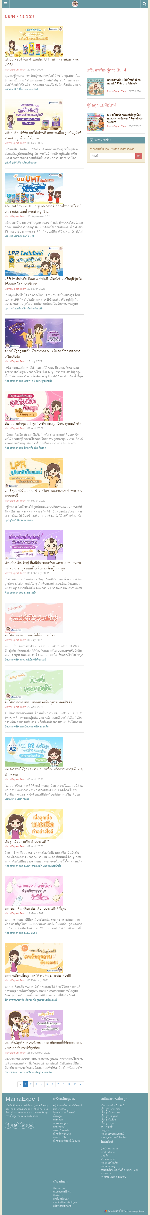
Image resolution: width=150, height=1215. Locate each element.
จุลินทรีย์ (26, 308)
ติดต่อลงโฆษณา (61, 1199)
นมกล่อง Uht (11, 89)
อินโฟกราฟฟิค (12, 660)
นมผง (27, 593)
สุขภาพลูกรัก (107, 1126)
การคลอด (58, 1119)
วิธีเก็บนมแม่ (39, 660)
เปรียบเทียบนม (29, 163)
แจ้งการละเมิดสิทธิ (62, 1206)
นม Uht (9, 236)
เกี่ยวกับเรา (60, 1181)
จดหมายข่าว (102, 140)
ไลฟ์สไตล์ (107, 1142)
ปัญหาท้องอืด (31, 448)
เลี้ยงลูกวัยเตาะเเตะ (110, 1112)
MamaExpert (75, 4)
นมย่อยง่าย (10, 799)
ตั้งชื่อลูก (57, 1116)
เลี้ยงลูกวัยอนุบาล (109, 1116)
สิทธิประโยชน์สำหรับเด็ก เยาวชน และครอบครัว (119, 1171)
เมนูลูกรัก (105, 1130)
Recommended (28, 89)
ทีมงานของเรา (60, 1188)
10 (75, 1084)
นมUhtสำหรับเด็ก (33, 866)
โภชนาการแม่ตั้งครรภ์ (64, 1112)
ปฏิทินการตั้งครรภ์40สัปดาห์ (67, 1105)
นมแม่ (30, 520)
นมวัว (34, 593)
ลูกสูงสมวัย (46, 381)
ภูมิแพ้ (8, 163)
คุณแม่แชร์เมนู (108, 1166)
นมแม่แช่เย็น (26, 660)
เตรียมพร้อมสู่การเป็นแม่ (106, 70)
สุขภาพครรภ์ (59, 1109)
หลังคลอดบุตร (60, 1123)
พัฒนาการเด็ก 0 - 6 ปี (112, 1105)
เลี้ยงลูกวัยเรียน (108, 1119)
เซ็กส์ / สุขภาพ (108, 1152)
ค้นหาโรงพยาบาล (62, 1134)
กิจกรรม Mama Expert (113, 1177)
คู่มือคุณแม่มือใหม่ (101, 105)
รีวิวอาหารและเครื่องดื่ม (17, 1000)
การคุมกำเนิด (59, 1137)
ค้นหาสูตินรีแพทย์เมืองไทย (66, 1141)
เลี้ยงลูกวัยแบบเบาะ (110, 1109)
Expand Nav (5, 4)
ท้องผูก (42, 448)
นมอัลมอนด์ (51, 1000)
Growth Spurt (32, 381)
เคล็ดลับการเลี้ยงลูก (114, 1098)
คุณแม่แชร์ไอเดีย (109, 1162)
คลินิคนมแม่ (59, 1126)
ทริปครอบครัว (108, 1159)
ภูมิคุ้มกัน (16, 163)
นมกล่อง (18, 236)
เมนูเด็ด (105, 1155)
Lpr (7, 520)
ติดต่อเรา (57, 1195)
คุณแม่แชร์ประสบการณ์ (112, 1134)
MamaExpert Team (15, 70)
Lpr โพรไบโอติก (13, 308)
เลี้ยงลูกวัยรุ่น (107, 1123)
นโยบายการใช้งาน (62, 1191)
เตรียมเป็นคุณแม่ (64, 1098)
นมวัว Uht (28, 236)
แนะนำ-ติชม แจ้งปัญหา (65, 1202)
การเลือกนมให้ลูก (32, 1072)
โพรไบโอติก (37, 308)
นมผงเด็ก (47, 1072)
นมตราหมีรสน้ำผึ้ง (52, 866)
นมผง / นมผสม (61, 1130)
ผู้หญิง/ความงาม (109, 1148)
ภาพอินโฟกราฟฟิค (29, 726)
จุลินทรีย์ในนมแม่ (17, 520)
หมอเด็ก (44, 726)
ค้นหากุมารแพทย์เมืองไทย (114, 1137)
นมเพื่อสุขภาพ (36, 1000)
